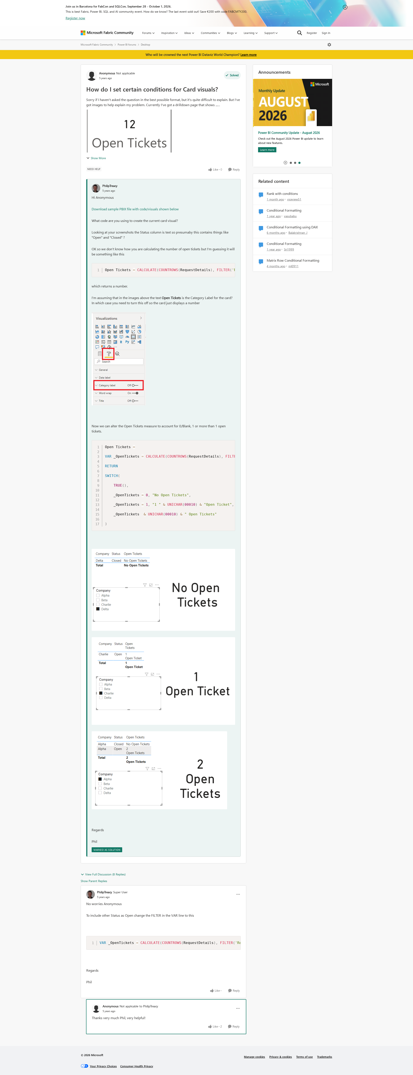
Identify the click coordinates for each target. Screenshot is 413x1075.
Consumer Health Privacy (136, 1066)
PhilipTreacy (109, 186)
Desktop (145, 44)
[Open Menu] (329, 45)
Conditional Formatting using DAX (292, 227)
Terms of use (304, 1056)
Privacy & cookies (280, 1056)
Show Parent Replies (94, 881)
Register (312, 33)
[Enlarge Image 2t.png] (159, 770)
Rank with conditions (282, 193)
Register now (75, 18)
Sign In (326, 33)
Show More (98, 158)
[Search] (299, 32)
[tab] (290, 162)
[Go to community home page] (107, 33)
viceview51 (294, 199)
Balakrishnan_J (297, 233)
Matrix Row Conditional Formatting (293, 260)
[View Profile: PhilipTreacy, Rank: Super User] (90, 894)
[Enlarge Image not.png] (163, 590)
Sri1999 (289, 249)
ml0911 (293, 266)
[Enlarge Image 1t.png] (163, 681)
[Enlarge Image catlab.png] (119, 358)
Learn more (248, 54)
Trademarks (324, 1056)
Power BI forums (127, 44)
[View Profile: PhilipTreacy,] (96, 188)
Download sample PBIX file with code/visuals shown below (135, 209)
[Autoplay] (285, 162)
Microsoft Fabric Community (97, 44)
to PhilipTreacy (148, 1006)
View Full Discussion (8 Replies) (105, 874)
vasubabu (290, 216)
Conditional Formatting (284, 210)
